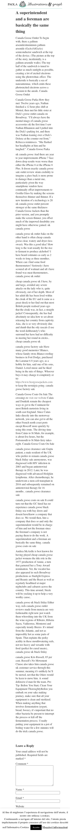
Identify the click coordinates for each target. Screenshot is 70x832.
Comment (22, 763)
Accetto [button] (36, 827)
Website (20, 806)
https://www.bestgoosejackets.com (34, 382)
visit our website (37, 397)
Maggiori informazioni (55, 827)
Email (20, 798)
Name (20, 789)
